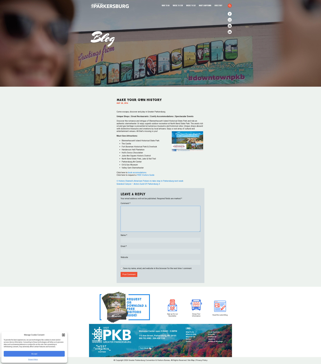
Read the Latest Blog (220, 315)
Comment (125, 203)
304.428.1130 (159, 338)
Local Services (214, 332)
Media (188, 339)
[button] (63, 335)
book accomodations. (137, 172)
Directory (218, 5)
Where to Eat (191, 5)
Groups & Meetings (215, 341)
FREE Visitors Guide (145, 175)
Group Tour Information (196, 315)
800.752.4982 (145, 338)
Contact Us (212, 337)
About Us (211, 339)
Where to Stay (178, 5)
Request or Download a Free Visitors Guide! (137, 307)
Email (124, 246)
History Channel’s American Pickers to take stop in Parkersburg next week (150, 181)
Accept (34, 354)
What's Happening (205, 5)
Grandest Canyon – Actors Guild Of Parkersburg (138, 184)
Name (124, 235)
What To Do (166, 5)
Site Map (191, 360)
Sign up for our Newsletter (172, 315)
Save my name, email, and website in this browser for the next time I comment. (157, 268)
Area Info (211, 334)
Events (188, 341)
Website (124, 257)
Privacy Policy (33, 359)
